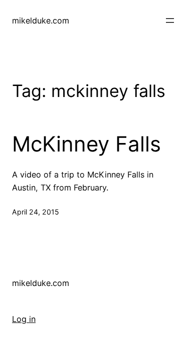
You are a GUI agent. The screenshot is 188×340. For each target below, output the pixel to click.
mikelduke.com (40, 21)
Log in (24, 319)
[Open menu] (170, 20)
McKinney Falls (86, 144)
